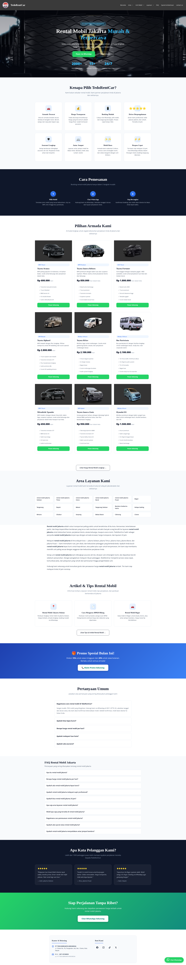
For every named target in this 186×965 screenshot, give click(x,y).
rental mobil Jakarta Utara (82, 499)
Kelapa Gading (139, 507)
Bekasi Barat (99, 514)
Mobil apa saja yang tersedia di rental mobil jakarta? (65, 812)
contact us (179, 5)
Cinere (137, 514)
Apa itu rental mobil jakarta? (56, 772)
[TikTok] (109, 947)
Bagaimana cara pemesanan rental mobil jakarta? (64, 818)
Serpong (78, 514)
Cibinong (118, 514)
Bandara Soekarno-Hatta (121, 507)
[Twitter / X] (116, 947)
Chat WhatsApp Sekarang (93, 918)
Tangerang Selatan (101, 507)
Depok (58, 507)
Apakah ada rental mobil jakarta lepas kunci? (62, 785)
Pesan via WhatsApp (84, 54)
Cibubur (59, 514)
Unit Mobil (139, 5)
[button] (132, 5)
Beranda (123, 5)
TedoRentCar (18, 5)
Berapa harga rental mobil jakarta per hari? (62, 779)
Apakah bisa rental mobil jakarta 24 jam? (61, 799)
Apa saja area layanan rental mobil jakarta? (62, 805)
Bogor (137, 499)
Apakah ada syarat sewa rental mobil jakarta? (63, 825)
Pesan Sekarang (53, 305)
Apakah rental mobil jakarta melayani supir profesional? (67, 792)
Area (129, 5)
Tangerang (40, 507)
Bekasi (78, 507)
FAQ (157, 5)
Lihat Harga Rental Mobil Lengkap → (93, 468)
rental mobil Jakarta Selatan (43, 499)
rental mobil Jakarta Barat (102, 499)
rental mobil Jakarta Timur (62, 499)
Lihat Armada (105, 54)
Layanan (149, 5)
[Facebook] (97, 947)
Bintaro (39, 514)
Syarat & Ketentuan (167, 5)
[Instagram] (103, 947)
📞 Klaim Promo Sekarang (93, 668)
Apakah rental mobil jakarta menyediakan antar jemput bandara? (70, 831)
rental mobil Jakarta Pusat (121, 499)
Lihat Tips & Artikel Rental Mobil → (93, 633)
